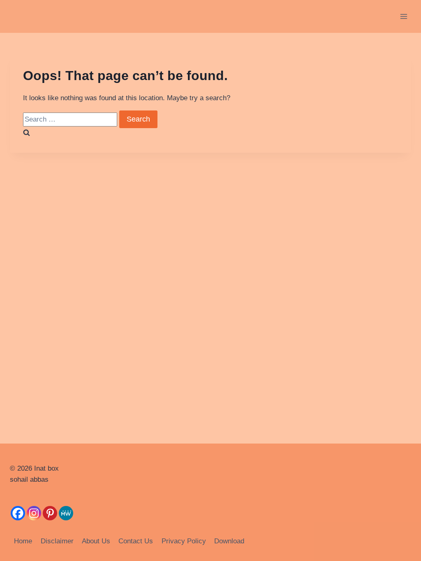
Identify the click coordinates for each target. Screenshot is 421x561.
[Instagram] (34, 513)
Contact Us (135, 541)
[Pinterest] (50, 513)
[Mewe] (66, 513)
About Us (96, 541)
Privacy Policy (184, 541)
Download (229, 541)
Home (23, 541)
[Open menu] (403, 16)
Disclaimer (57, 541)
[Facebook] (18, 513)
